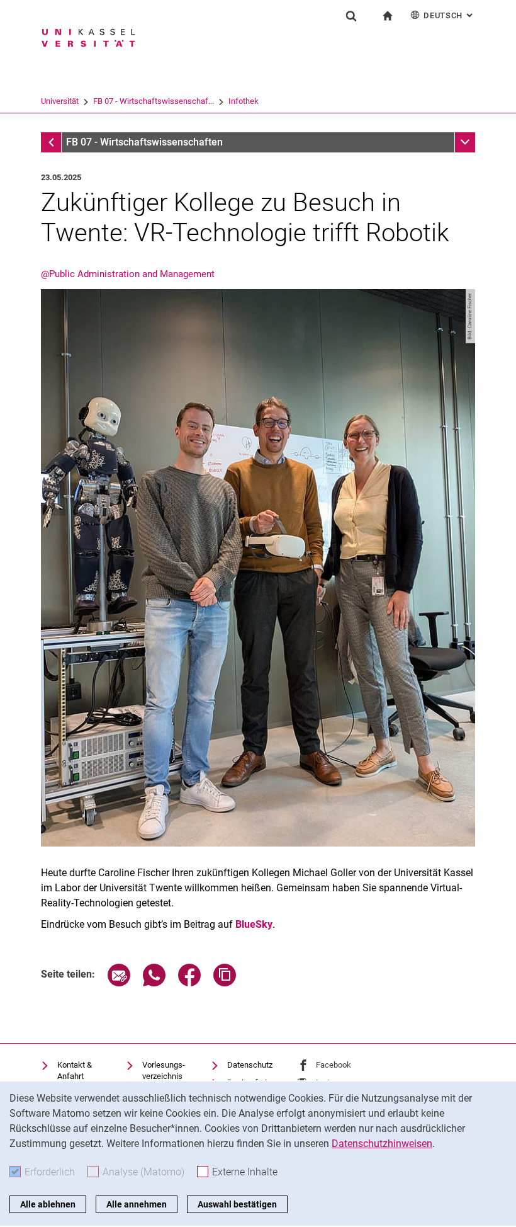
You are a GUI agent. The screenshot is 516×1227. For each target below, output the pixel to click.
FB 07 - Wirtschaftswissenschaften (144, 142)
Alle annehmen (136, 1204)
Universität (60, 101)
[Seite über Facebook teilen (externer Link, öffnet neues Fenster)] (189, 983)
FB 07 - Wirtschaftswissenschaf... (153, 101)
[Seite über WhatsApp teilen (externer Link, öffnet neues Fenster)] (154, 983)
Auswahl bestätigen (237, 1204)
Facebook (333, 1065)
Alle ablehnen (48, 1204)
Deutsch (449, 15)
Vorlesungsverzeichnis (163, 1070)
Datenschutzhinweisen (382, 1144)
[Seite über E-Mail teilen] (119, 983)
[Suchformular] (351, 15)
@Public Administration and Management (128, 274)
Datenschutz (249, 1065)
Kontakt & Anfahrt (74, 1070)
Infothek (243, 101)
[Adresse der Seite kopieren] (224, 983)
